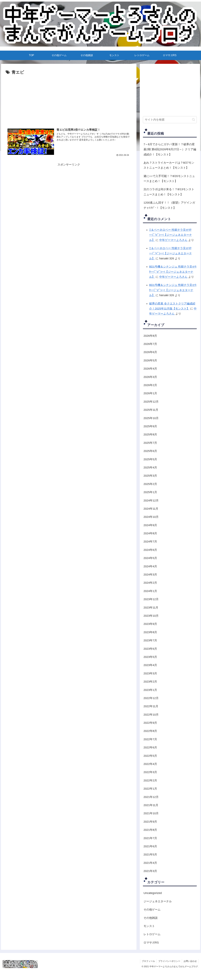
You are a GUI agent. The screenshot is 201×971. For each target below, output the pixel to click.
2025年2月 (150, 484)
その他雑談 (151, 917)
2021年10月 (151, 813)
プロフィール (148, 961)
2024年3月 (150, 574)
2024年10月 (151, 516)
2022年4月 (150, 764)
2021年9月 (150, 821)
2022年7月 (150, 739)
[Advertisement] (69, 84)
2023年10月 (151, 615)
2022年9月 (150, 722)
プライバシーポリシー (169, 961)
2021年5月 (150, 854)
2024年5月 (150, 558)
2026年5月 (150, 360)
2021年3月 (150, 871)
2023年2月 (150, 681)
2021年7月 (150, 838)
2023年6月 (150, 648)
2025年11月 (151, 409)
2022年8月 (150, 731)
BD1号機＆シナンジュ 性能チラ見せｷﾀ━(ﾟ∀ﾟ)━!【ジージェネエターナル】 (172, 271)
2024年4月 (150, 566)
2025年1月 (150, 492)
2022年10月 (151, 714)
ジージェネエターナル (158, 901)
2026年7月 (150, 344)
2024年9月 (150, 525)
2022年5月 (150, 755)
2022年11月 (151, 706)
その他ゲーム (152, 909)
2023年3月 (150, 673)
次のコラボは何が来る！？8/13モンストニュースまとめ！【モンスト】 (169, 192)
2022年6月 (150, 747)
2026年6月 (150, 352)
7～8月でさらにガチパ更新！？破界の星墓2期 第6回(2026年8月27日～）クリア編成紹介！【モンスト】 (170, 149)
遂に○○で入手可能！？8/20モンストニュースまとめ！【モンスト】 (169, 178)
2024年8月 (150, 533)
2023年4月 (150, 665)
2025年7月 (150, 442)
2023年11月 (151, 607)
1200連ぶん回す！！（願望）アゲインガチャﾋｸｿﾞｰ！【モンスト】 (169, 205)
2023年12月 (151, 599)
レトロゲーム (152, 934)
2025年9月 (150, 426)
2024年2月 (150, 582)
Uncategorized (153, 893)
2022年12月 (151, 698)
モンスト (149, 926)
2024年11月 (151, 508)
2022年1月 (150, 788)
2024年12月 (151, 500)
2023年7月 (150, 640)
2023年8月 (150, 632)
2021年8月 (150, 829)
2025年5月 (150, 459)
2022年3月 (150, 772)
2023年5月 (150, 656)
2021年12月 (151, 797)
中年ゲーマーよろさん (173, 240)
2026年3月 (150, 377)
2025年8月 (150, 434)
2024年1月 (150, 591)
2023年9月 (150, 623)
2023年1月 (150, 690)
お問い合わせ (190, 961)
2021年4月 (150, 862)
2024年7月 (150, 541)
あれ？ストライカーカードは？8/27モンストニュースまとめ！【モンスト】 (169, 165)
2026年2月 (150, 385)
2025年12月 (151, 401)
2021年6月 (150, 846)
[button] (193, 119)
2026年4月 (150, 368)
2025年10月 (151, 418)
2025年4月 (150, 467)
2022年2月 (150, 780)
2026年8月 (150, 335)
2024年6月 (150, 549)
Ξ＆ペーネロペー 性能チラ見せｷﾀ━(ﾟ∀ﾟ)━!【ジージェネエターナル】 (170, 235)
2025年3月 (150, 475)
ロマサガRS (151, 942)
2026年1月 (150, 393)
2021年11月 (151, 805)
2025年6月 (150, 451)
